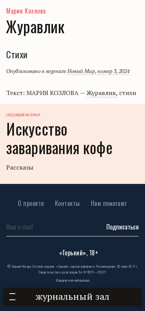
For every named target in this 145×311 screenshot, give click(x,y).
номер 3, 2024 (113, 71)
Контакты (67, 203)
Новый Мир (81, 71)
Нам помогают (109, 203)
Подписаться (122, 226)
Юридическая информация (72, 280)
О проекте (31, 203)
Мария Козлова (26, 10)
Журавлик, (102, 92)
